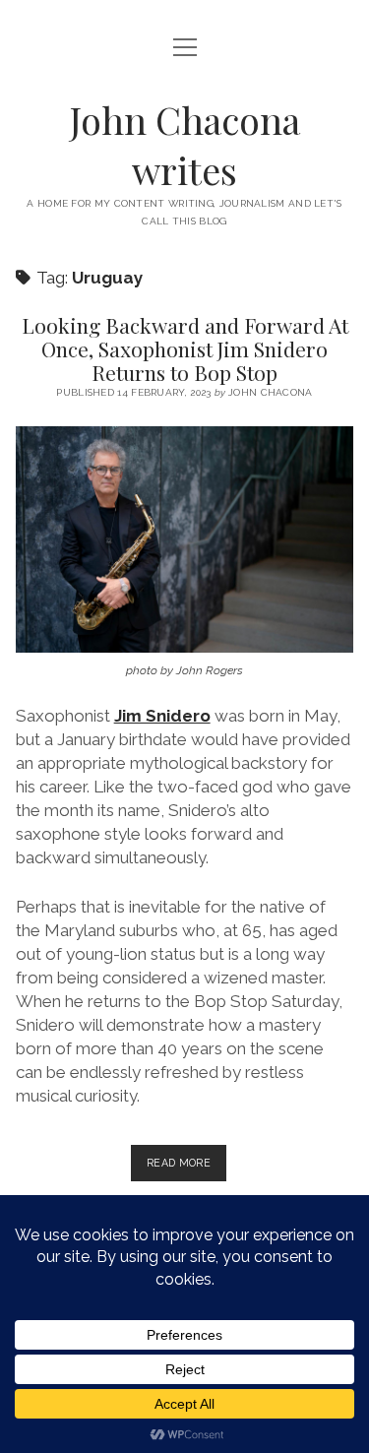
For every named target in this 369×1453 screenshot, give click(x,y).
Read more (186, 1168)
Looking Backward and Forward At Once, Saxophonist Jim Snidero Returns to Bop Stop (185, 348)
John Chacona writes (185, 145)
